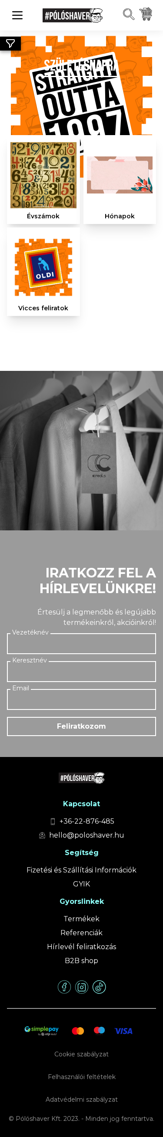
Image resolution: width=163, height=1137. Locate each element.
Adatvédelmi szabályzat (82, 1099)
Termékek (81, 919)
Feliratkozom (81, 726)
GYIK (81, 884)
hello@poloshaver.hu (86, 835)
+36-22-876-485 (87, 821)
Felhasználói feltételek (82, 1077)
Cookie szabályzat (81, 1054)
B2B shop (81, 961)
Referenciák (81, 933)
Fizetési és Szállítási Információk (81, 870)
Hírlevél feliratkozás (81, 947)
